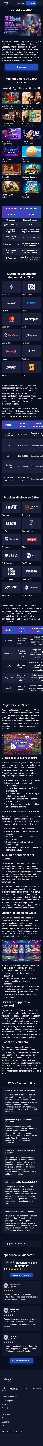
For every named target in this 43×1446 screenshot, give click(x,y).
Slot (35, 88)
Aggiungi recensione (21, 1275)
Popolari (5, 88)
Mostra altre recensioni (21, 1361)
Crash (25, 88)
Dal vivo (14, 88)
